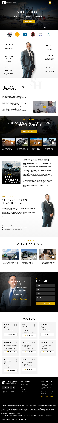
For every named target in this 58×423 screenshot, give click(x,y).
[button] (54, 2)
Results (23, 386)
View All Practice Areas (47, 396)
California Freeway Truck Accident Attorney (49, 150)
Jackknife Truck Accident (47, 393)
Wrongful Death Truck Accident (46, 388)
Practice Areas (25, 384)
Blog (22, 387)
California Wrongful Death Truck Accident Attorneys (22, 150)
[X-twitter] (3, 387)
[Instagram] (11, 387)
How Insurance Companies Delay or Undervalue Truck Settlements (47, 264)
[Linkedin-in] (14, 387)
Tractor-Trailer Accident (47, 390)
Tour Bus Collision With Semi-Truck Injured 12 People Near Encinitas (28, 264)
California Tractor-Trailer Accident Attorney (36, 150)
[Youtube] (8, 387)
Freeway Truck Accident (47, 391)
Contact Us (24, 391)
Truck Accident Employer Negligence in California (8, 150)
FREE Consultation (45, 303)
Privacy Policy (5, 391)
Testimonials (24, 389)
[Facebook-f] (5, 387)
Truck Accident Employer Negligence (47, 385)
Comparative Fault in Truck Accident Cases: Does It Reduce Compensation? (10, 264)
